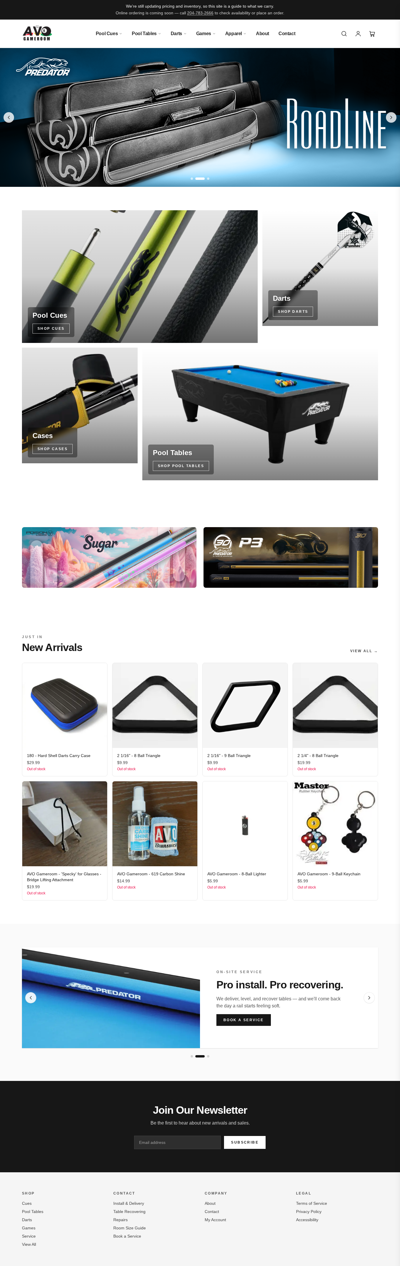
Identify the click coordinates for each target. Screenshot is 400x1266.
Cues (27, 1203)
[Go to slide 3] (208, 178)
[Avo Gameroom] (37, 33)
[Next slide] (391, 117)
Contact (286, 33)
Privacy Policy (309, 1211)
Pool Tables (144, 33)
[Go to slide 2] (200, 178)
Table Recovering (129, 1211)
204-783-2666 (200, 13)
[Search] (344, 34)
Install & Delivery (128, 1203)
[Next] (369, 997)
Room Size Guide (129, 1228)
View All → (364, 651)
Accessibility (307, 1219)
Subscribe (245, 1142)
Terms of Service (311, 1203)
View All (29, 1244)
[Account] (358, 34)
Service (29, 1236)
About (262, 33)
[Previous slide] (9, 117)
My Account (215, 1219)
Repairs (120, 1219)
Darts (176, 33)
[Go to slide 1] (192, 178)
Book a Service (243, 1020)
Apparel (233, 33)
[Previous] (30, 997)
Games (203, 33)
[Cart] (372, 34)
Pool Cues (107, 33)
